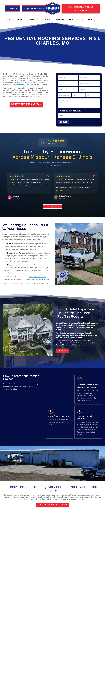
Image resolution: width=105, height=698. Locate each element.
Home (9, 19)
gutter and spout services (37, 277)
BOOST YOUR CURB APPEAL (26, 104)
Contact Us (93, 19)
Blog (71, 19)
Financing (60, 19)
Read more (59, 190)
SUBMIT (63, 122)
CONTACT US (62, 351)
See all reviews (52, 206)
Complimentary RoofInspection (80, 8)
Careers (81, 19)
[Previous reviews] (4, 186)
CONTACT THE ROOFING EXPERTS (52, 505)
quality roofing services (19, 84)
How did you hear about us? (70, 111)
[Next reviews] (101, 186)
